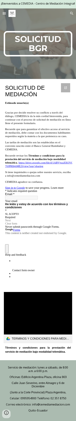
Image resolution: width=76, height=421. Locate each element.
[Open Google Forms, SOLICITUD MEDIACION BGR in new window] (65, 87)
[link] (38, 317)
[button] (4, 13)
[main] (38, 43)
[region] (38, 4)
